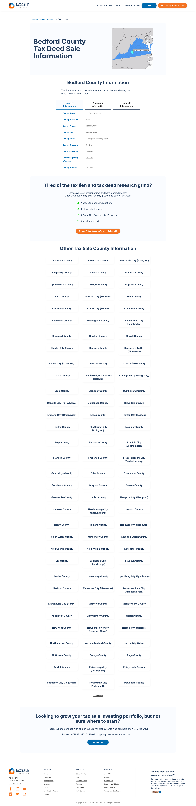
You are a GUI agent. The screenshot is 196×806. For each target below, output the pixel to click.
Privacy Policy (109, 787)
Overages (47, 784)
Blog (77, 777)
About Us (107, 774)
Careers (107, 777)
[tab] (69, 105)
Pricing (137, 5)
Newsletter (80, 787)
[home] (19, 5)
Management (48, 781)
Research (47, 774)
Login (149, 5)
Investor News (81, 781)
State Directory (81, 774)
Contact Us (108, 781)
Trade (46, 787)
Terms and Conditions (112, 791)
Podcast (79, 784)
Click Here (89, 158)
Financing (47, 777)
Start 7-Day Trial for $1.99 (172, 5)
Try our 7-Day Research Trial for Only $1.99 (98, 231)
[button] (102, 5)
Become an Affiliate (111, 784)
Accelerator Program (51, 791)
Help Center (80, 791)
